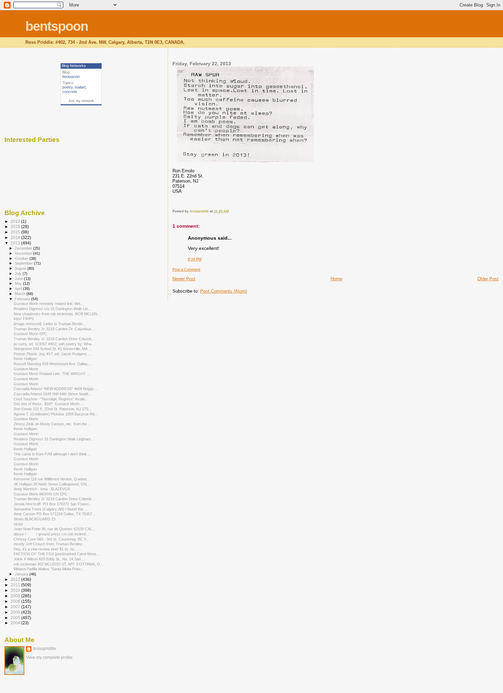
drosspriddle (44, 648)
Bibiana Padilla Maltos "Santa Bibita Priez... (49, 569)
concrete (69, 92)
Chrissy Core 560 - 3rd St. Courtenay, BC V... (51, 539)
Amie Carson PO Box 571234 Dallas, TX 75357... (54, 514)
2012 (16, 579)
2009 (16, 596)
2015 (16, 232)
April (19, 288)
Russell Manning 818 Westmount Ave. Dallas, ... (53, 364)
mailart (80, 87)
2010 (16, 590)
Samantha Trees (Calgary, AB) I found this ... (51, 509)
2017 (16, 221)
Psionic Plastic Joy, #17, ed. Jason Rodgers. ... (53, 354)
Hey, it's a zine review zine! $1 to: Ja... (45, 549)
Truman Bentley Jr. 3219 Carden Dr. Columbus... (54, 329)
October (22, 258)
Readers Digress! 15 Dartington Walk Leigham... (54, 439)
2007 (16, 606)
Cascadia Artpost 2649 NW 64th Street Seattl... (52, 394)
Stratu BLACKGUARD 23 (34, 519)
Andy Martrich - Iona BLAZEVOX (42, 489)
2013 (16, 243)
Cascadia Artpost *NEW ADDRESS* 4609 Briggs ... (56, 389)
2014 (16, 237)
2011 (16, 585)
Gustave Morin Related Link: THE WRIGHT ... (52, 374)
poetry (67, 87)
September (24, 263)
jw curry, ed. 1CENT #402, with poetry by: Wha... (54, 344)
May (19, 283)
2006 (16, 612)
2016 (16, 226)
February (23, 299)
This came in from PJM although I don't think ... (52, 454)
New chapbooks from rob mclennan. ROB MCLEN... (57, 314)
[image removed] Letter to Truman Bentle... (50, 324)
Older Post (488, 278)
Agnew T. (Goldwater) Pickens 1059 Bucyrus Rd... (56, 414)
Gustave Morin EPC (30, 334)
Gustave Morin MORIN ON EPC (40, 494)
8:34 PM (195, 259)
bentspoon (56, 26)
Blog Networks (74, 66)
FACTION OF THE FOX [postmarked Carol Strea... (56, 554)
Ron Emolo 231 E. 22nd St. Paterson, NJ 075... (52, 409)
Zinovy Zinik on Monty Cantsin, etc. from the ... (52, 424)
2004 (16, 623)
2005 (16, 617)
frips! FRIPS (24, 319)
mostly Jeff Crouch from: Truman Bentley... (49, 544)
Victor (18, 524)
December (24, 248)
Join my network (81, 101)
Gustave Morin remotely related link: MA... (48, 304)
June (19, 279)
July (19, 273)
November (24, 253)
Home (336, 278)
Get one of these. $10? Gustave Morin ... (48, 404)
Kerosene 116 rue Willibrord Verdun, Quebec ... (52, 479)
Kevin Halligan (25, 359)
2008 (16, 601)
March (20, 294)
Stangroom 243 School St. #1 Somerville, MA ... (53, 349)
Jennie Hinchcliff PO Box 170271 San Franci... (52, 504)
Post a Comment (186, 269)
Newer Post (183, 278)
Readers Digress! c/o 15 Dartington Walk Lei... (52, 309)
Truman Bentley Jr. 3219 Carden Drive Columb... (54, 339)
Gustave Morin (26, 369)
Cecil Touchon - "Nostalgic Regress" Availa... (51, 399)
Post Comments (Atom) (223, 291)
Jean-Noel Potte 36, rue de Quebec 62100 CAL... (54, 529)
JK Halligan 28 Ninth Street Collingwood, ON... (52, 484)
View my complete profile (49, 657)
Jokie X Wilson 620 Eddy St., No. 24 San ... (49, 559)
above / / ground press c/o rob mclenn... (51, 534)
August (21, 268)
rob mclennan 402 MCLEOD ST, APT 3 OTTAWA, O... (58, 564)
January (22, 574)
